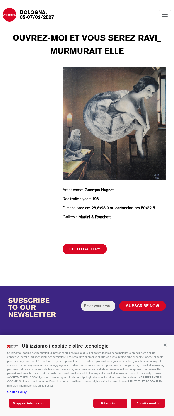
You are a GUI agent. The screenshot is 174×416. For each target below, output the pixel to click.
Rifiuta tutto (110, 403)
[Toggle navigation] (165, 14)
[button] (165, 345)
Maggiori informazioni (29, 403)
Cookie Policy (17, 392)
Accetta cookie (148, 403)
